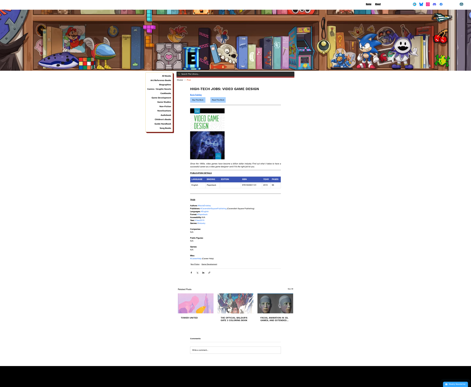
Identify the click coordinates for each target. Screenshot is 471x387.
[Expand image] (207, 133)
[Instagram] (428, 4)
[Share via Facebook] (191, 272)
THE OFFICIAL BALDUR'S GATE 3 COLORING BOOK (234, 319)
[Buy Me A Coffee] (414, 4)
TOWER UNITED (189, 317)
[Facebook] (441, 4)
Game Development (209, 264)
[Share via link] (209, 272)
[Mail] (461, 4)
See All (290, 289)
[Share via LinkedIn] (203, 272)
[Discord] (434, 4)
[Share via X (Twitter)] (197, 272)
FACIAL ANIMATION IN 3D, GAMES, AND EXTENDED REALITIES (274, 319)
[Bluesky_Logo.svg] (421, 4)
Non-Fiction (195, 264)
